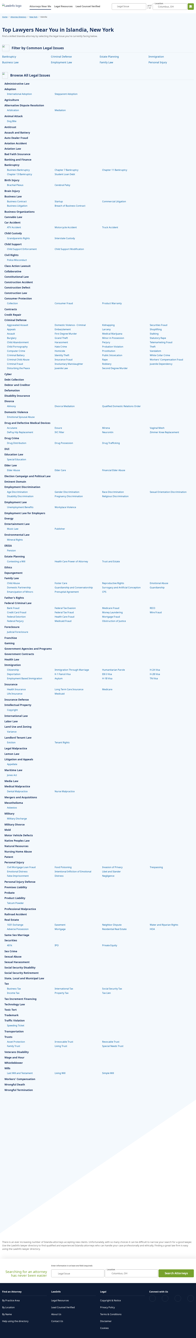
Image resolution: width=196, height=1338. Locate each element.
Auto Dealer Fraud (16, 138)
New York (33, 17)
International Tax (64, 988)
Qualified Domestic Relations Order (121, 406)
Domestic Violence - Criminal (70, 325)
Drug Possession (64, 443)
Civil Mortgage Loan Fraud (21, 867)
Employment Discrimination (22, 487)
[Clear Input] (143, 6)
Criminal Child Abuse (18, 359)
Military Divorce (14, 824)
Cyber (8, 374)
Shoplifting (156, 329)
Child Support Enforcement (22, 249)
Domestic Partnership (19, 587)
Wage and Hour (14, 1057)
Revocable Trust (110, 1041)
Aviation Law (12, 148)
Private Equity (109, 945)
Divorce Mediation (65, 406)
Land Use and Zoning (17, 726)
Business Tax (14, 988)
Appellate (12, 764)
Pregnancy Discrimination (69, 496)
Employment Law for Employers (24, 513)
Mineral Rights (15, 539)
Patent (8, 857)
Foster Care (61, 583)
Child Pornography (17, 346)
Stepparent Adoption (66, 94)
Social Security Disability (19, 967)
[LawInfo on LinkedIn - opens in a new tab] (190, 1298)
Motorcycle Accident (66, 227)
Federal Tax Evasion (65, 608)
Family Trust (13, 1046)
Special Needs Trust (112, 1046)
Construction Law (15, 293)
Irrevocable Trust (64, 1041)
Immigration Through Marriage (72, 669)
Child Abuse (13, 583)
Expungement (13, 573)
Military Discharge (17, 818)
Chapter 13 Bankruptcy (19, 174)
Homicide (60, 351)
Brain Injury (12, 191)
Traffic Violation (14, 1020)
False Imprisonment (18, 875)
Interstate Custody (65, 238)
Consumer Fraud (64, 303)
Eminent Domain (15, 481)
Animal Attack (13, 116)
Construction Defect (17, 287)
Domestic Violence (16, 412)
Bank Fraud (13, 608)
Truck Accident (110, 227)
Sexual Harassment (17, 962)
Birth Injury (11, 180)
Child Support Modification (69, 249)
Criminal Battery (16, 355)
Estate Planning (109, 56)
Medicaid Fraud (63, 621)
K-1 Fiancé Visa (63, 674)
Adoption (10, 89)
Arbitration (13, 110)
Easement (60, 924)
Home (4, 17)
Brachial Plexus (15, 185)
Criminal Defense (61, 56)
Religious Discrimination (115, 496)
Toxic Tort (10, 1009)
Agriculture (11, 100)
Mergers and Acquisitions (20, 797)
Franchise (10, 638)
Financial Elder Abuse (113, 470)
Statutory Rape (158, 338)
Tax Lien (106, 993)
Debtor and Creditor (17, 385)
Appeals (11, 329)
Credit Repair (12, 314)
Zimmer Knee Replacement (164, 432)
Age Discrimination (17, 492)
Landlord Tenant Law (17, 737)
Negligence (108, 875)
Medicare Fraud (110, 608)
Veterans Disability (16, 1052)
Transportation (14, 1031)
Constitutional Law (16, 276)
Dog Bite (11, 121)
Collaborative (12, 271)
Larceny (106, 329)
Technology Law (14, 1004)
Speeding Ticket (15, 1025)
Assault (11, 333)
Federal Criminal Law (17, 603)
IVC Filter (59, 432)
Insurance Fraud (63, 359)
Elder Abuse (13, 470)
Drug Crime (11, 438)
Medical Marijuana (112, 333)
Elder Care (60, 470)
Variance (12, 731)
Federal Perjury (15, 621)
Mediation (60, 110)
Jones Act (12, 775)
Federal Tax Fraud (64, 612)
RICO (152, 608)
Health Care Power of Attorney (71, 561)
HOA (152, 929)
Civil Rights (11, 255)
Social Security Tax (112, 988)
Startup (59, 201)
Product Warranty (112, 303)
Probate (9, 892)
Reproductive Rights (113, 583)
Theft (153, 346)
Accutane (12, 428)
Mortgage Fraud (111, 616)
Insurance (11, 684)
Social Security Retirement (21, 973)
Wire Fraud (156, 612)
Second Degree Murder (115, 368)
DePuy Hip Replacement (20, 432)
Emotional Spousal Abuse (21, 417)
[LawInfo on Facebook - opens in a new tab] (152, 1298)
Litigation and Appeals (18, 759)
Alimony (11, 406)
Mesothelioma (13, 802)
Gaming (9, 643)
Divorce (9, 401)
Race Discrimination (113, 492)
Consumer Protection (18, 298)
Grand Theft (61, 338)
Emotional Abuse (159, 583)
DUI (6, 449)
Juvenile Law (61, 368)
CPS (104, 591)
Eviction (11, 742)
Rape (105, 359)
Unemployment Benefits (20, 507)
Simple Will (108, 1073)
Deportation (13, 674)
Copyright (12, 710)
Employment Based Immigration (24, 678)
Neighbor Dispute (112, 924)
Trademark (11, 1015)
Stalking (154, 333)
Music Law (12, 528)
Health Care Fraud (64, 616)
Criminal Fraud (15, 363)
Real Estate (11, 919)
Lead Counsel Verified (88, 6)
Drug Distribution (16, 443)
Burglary (11, 338)
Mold (7, 830)
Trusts (8, 1037)
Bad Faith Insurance (17, 154)
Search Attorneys (176, 1273)
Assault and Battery (17, 132)
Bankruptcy (9, 56)
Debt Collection (14, 379)
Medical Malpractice (17, 786)
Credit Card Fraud (16, 612)
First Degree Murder (66, 333)
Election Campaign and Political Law (27, 476)
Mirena (106, 428)
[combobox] (129, 6)
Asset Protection (16, 1041)
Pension (11, 550)
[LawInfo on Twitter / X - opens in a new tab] (165, 1298)
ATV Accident (14, 227)
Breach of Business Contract (70, 205)
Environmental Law (16, 534)
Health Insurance (16, 689)
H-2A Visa (155, 669)
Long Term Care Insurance (69, 689)
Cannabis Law (13, 217)
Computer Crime (16, 351)
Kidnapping (108, 325)
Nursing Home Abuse (18, 851)
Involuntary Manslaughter (69, 363)
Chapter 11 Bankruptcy (114, 170)
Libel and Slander (111, 871)
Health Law (11, 659)
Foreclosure (12, 627)
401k (9, 945)
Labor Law (11, 721)
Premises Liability (15, 887)
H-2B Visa (155, 674)
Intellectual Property (17, 705)
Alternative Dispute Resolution (24, 105)
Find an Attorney (12, 1291)
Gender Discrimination (67, 492)
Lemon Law (11, 754)
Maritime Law (13, 770)
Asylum (59, 678)
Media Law (11, 781)
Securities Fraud (158, 325)
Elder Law (10, 465)
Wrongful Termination (18, 1090)
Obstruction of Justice (114, 621)
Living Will (60, 1073)
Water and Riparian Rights (164, 924)
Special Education (16, 459)
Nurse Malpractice (65, 791)
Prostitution (108, 351)
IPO (57, 945)
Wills (7, 1068)
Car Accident (12, 222)
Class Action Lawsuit (17, 266)
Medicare (107, 689)
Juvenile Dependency (161, 363)
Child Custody (13, 233)
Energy (8, 518)
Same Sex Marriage (16, 935)
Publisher (60, 528)
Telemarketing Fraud (161, 342)
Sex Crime (10, 951)
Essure (58, 428)
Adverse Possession (18, 929)
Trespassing (156, 867)
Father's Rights (14, 597)
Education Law (13, 454)
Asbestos (12, 807)
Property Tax (61, 993)
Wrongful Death (14, 1084)
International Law (16, 716)
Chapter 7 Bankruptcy (66, 170)
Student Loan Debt (65, 174)
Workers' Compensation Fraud (166, 359)
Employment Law (61, 62)
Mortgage (60, 929)
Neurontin (107, 432)
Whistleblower (13, 1062)
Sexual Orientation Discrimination (168, 492)
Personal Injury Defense (19, 881)
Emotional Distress (17, 871)
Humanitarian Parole (113, 669)
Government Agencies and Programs (28, 648)
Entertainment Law (17, 524)
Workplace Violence (65, 507)
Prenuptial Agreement (67, 591)
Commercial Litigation (114, 201)
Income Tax (13, 993)
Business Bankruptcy (18, 170)
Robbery (106, 363)
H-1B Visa (107, 678)
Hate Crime (61, 346)
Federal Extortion (16, 616)
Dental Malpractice (17, 791)
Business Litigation (17, 205)
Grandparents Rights (18, 238)
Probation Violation (112, 346)
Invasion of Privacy (112, 867)
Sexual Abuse (13, 956)
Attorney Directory (18, 17)
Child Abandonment (18, 342)
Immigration (156, 56)
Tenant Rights (62, 742)
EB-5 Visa (107, 674)
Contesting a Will (16, 561)
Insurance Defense (16, 699)
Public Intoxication (112, 355)
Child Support (13, 244)
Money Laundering (112, 612)
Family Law (106, 62)
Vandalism (155, 351)
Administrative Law (16, 83)
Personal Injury (158, 62)
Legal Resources (63, 6)
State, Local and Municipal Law (24, 978)
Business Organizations (19, 211)
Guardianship (157, 587)
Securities (10, 940)
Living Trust (61, 1046)
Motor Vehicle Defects (18, 835)
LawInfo (56, 1291)
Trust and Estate (111, 561)
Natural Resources (16, 846)
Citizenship (13, 669)
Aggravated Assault (17, 325)
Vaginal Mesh (157, 428)
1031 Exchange (15, 924)
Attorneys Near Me (40, 6)
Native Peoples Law (17, 840)
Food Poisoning (63, 867)
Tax (6, 983)
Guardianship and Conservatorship (74, 587)
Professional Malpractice (20, 909)
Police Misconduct (17, 260)
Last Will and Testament (20, 1073)
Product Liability (14, 898)
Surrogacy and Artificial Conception (121, 587)
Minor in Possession (113, 338)
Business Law (10, 62)
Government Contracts (19, 654)
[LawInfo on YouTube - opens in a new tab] (178, 1298)
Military (9, 813)
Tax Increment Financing (20, 999)
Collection (12, 303)
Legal (103, 1291)
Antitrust (10, 127)
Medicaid (60, 693)
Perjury (106, 342)
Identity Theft (62, 355)
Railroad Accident (15, 914)
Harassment (61, 342)
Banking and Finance (17, 159)
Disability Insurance (17, 395)
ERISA (8, 545)
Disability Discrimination (20, 496)
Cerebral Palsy (62, 185)
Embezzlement (63, 329)
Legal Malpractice (15, 748)
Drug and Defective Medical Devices (27, 423)
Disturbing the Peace (18, 368)
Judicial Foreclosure (17, 632)
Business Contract (17, 201)
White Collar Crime (160, 355)
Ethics (8, 567)
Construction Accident (18, 282)
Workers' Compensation (19, 1079)
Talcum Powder (15, 903)
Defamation (12, 390)
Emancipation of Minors (20, 591)
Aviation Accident (15, 143)
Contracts (10, 309)
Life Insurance (14, 693)
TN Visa (154, 678)
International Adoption (19, 94)
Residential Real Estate (114, 929)
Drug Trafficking (111, 443)
